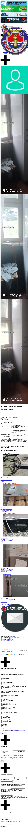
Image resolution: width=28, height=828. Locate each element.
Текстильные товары (6, 721)
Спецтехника (5, 681)
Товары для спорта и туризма (8, 707)
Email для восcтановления (6, 821)
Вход (2, 761)
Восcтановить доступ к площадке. (15, 755)
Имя (18, 779)
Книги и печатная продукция (8, 722)
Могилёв (12, 640)
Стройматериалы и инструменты (9, 712)
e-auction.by (13, 636)
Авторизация (9, 823)
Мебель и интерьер (6, 701)
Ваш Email (3, 671)
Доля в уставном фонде (7, 687)
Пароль (2, 751)
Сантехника (4, 711)
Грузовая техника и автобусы (8, 685)
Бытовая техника (6, 698)
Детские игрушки (6, 717)
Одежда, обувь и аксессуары (8, 705)
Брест (1, 640)
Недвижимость (5, 678)
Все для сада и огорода (7, 716)
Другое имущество (6, 683)
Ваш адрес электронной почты (7, 778)
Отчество (15, 780)
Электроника (5, 699)
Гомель (7, 640)
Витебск (4, 640)
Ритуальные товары (6, 708)
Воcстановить (4, 826)
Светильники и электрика (8, 715)
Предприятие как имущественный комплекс (12, 688)
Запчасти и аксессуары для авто (9, 704)
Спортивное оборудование (8, 718)
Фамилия (3, 779)
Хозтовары (4, 725)
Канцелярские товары (7, 709)
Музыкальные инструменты (8, 726)
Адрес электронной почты (6, 749)
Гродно (9, 640)
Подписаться (3, 733)
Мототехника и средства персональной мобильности (14, 686)
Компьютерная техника (7, 696)
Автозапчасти (5, 720)
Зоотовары (4, 724)
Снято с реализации (5, 419)
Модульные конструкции (7, 728)
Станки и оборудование (7, 682)
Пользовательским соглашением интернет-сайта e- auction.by (12, 794)
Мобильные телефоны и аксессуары (10, 695)
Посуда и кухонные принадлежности (10, 713)
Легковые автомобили (7, 679)
